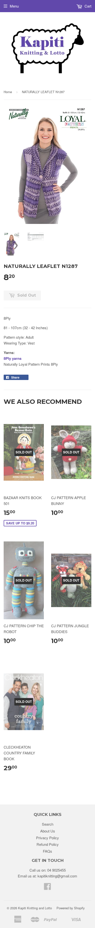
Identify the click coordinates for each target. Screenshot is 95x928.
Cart (87, 6)
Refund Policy (48, 844)
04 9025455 (56, 870)
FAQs (47, 851)
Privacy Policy (47, 837)
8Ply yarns (12, 358)
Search (47, 824)
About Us (47, 830)
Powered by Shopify (71, 908)
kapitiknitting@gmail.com (57, 875)
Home (8, 91)
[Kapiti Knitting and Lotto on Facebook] (47, 887)
